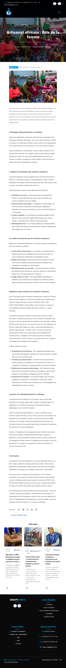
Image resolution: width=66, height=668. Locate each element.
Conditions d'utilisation (18, 631)
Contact (18, 643)
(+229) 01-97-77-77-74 (29, 2)
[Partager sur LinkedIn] (32, 509)
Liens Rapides (49, 600)
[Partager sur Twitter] (23, 509)
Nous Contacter (49, 607)
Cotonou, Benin (49, 631)
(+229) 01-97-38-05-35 (14, 2)
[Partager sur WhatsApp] (27, 509)
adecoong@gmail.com (49, 647)
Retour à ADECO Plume (20, 515)
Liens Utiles (18, 626)
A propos (49, 604)
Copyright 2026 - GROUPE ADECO (17, 660)
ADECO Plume (26, 47)
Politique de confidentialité (18, 634)
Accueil (17, 47)
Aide (18, 637)
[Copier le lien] (36, 509)
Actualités (49, 613)
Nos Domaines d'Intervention (49, 610)
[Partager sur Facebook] (19, 509)
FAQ (18, 640)
